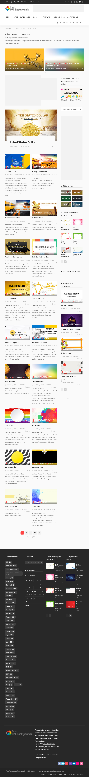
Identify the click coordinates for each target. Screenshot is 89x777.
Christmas (11, 592)
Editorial (10, 62)
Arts (36, 293)
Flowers (43, 463)
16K (28, 175)
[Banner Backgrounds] (66, 250)
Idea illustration (38, 298)
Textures (21, 462)
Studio (10, 692)
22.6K (80, 335)
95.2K (80, 358)
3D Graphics (11, 251)
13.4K (28, 223)
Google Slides (59, 17)
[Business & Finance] (66, 192)
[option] (24, 59)
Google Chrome (40, 758)
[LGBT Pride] (17, 415)
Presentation (12, 677)
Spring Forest (77, 255)
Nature (10, 653)
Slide (18, 685)
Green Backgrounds (77, 242)
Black (19, 251)
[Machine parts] (64, 59)
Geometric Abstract (68, 377)
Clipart (63, 100)
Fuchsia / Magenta (31, 62)
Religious (10, 421)
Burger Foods (10, 382)
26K (56, 512)
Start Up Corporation (13, 342)
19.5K (28, 304)
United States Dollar (22, 142)
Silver (23, 337)
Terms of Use (62, 774)
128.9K (28, 512)
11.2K (55, 223)
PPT (9, 674)
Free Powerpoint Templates (15, 771)
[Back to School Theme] (24, 59)
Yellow (17, 63)
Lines (9, 638)
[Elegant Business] (70, 566)
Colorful (10, 599)
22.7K (55, 262)
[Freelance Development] (17, 247)
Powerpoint (12, 670)
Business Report (67, 305)
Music (9, 645)
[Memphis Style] (17, 457)
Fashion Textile (78, 589)
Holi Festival (36, 425)
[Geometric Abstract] (71, 368)
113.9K (55, 431)
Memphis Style (10, 467)
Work (9, 710)
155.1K (80, 384)
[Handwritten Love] (70, 604)
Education (19, 62)
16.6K (55, 175)
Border (10, 585)
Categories (25, 17)
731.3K (41, 68)
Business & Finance (16, 139)
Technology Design (79, 576)
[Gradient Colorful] (44, 371)
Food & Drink (17, 377)
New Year (11, 656)
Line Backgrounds (65, 228)
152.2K (55, 387)
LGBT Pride (9, 425)
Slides (9, 688)
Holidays (43, 420)
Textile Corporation (39, 342)
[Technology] (77, 198)
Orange (37, 377)
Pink (9, 667)
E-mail (37, 2)
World (9, 713)
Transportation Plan (39, 171)
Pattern (10, 663)
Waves (10, 706)
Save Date (36, 506)
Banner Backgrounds (65, 255)
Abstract (10, 166)
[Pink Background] (77, 222)
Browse (23, 2)
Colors (36, 17)
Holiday (10, 631)
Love (9, 642)
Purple (10, 681)
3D (8, 562)
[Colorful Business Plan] (44, 247)
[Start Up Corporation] (17, 332)
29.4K (28, 260)
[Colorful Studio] (17, 161)
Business (11, 588)
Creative (10, 603)
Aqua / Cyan (38, 419)
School (9, 63)
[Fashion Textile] (70, 590)
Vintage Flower (37, 467)
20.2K (55, 472)
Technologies (12, 167)
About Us (31, 2)
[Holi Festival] (44, 415)
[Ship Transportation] (17, 208)
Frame (9, 620)
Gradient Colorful (38, 382)
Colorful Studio (10, 171)
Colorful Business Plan (40, 257)
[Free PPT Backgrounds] (19, 733)
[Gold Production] (44, 208)
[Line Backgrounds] (66, 222)
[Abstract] (77, 192)
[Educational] (66, 198)
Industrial (50, 63)
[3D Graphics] (77, 204)
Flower (10, 613)
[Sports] (66, 204)
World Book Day (11, 506)
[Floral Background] (66, 236)
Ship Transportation (12, 218)
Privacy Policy (51, 774)
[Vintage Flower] (44, 457)
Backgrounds (12, 569)
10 (35, 533)
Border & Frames (45, 293)
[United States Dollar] (31, 125)
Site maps (80, 774)
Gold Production (38, 218)
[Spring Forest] (77, 250)
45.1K (28, 345)
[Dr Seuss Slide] (71, 344)
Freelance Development (14, 257)
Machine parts (51, 66)
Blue (17, 166)
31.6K (55, 304)
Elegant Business (79, 565)
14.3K (28, 470)
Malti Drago (11, 68)
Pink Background (76, 228)
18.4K (55, 345)
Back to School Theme (14, 66)
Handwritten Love (80, 603)
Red (47, 167)
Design (10, 606)
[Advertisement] (58, 8)
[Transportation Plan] (44, 161)
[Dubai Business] (17, 288)
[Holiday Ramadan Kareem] (71, 320)
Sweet (10, 695)
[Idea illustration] (44, 288)
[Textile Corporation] (44, 332)
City (9, 596)
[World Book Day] (17, 496)
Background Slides (12, 573)
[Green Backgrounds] (77, 236)
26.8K (80, 311)
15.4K (51, 146)
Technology (11, 699)
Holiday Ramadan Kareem (71, 329)
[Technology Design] (70, 577)
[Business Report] (71, 296)
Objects (59, 63)
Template (46, 17)
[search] (81, 22)
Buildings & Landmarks (42, 212)
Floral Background (64, 242)
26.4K (81, 68)
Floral (10, 610)
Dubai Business (10, 298)
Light (9, 635)
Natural (10, 649)
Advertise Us (72, 17)
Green (50, 376)
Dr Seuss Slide (66, 353)
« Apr (27, 605)
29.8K (28, 387)
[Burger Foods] (17, 371)
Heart (9, 628)
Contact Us (71, 774)
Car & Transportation (41, 166)
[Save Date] (44, 496)
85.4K (28, 431)
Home (7, 17)
